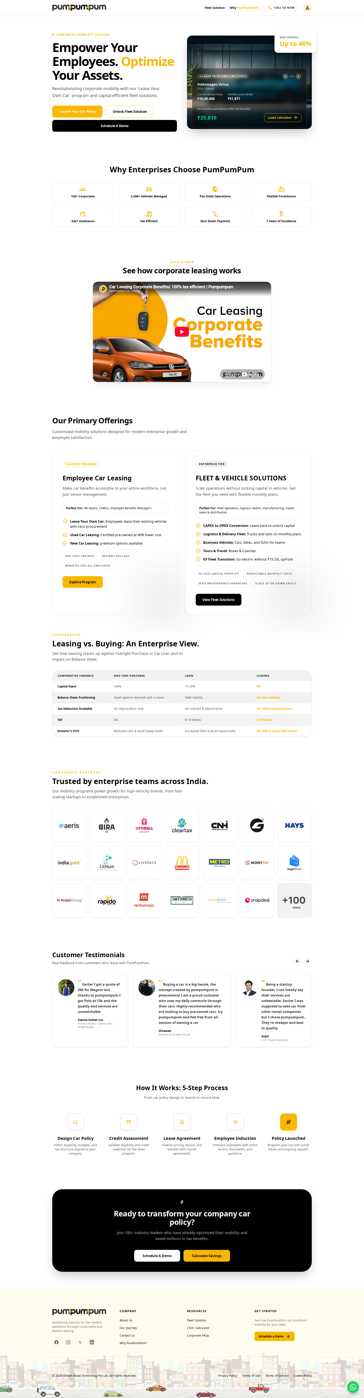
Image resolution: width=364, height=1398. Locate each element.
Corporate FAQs (198, 1335)
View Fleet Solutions (218, 599)
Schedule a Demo (274, 1336)
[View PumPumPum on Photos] (68, 1342)
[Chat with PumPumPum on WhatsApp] (353, 1387)
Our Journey (128, 1328)
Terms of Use (251, 1376)
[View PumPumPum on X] (80, 1342)
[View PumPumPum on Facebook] (56, 1342)
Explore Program (82, 582)
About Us (126, 1320)
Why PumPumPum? (133, 1343)
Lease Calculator (283, 118)
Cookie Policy (303, 1376)
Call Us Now (281, 8)
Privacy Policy (227, 1376)
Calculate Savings (207, 1255)
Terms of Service (277, 1376)
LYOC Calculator (198, 1328)
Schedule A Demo (114, 126)
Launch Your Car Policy (77, 111)
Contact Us (127, 1335)
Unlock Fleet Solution (130, 111)
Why (244, 8)
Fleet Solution (215, 8)
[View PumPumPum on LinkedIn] (92, 1342)
